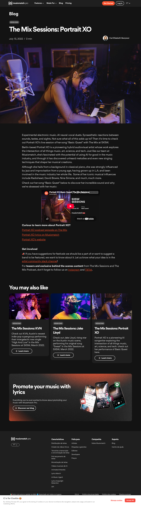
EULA (77, 494)
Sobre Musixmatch (98, 443)
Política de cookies (109, 494)
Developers (76, 454)
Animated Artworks (58, 470)
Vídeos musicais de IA (59, 466)
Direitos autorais (125, 494)
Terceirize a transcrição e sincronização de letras (60, 452)
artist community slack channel (39, 261)
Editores (74, 451)
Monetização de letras (59, 462)
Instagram (74, 270)
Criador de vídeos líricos (60, 447)
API (52, 487)
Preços (74, 458)
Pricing (68, 3)
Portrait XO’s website (34, 239)
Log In (119, 3)
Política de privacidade (90, 494)
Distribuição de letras (59, 443)
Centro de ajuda (117, 447)
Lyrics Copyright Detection (57, 482)
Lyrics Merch (56, 473)
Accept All (130, 500)
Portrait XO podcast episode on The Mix (44, 230)
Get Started (108, 3)
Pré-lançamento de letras (58, 458)
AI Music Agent (57, 477)
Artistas (74, 443)
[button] (38, 3)
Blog (61, 3)
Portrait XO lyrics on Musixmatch (40, 235)
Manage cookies (116, 500)
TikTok (88, 270)
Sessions (14, 22)
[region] (70, 500)
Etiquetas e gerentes (79, 447)
